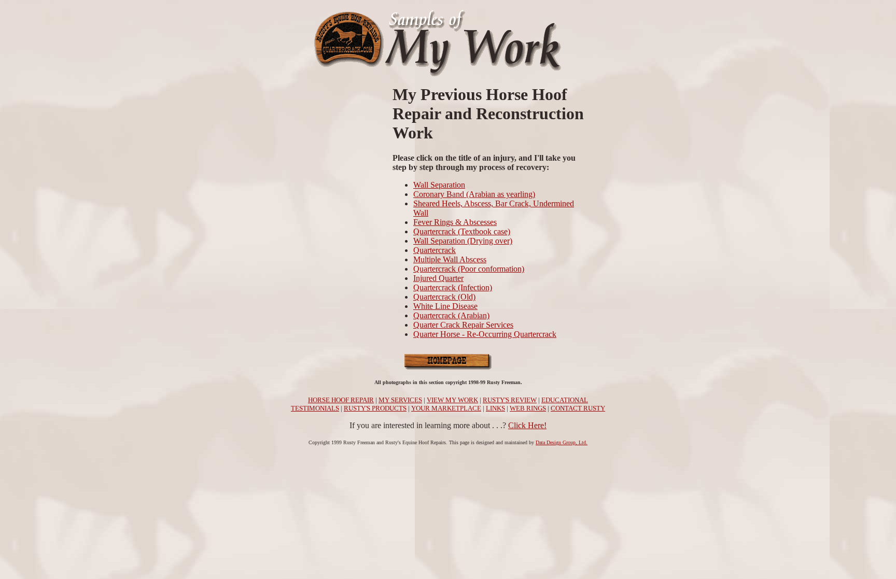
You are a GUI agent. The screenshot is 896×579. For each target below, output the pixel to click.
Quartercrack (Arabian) (451, 315)
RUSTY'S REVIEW (510, 400)
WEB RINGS (528, 408)
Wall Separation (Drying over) (462, 240)
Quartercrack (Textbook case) (461, 231)
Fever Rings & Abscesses (455, 222)
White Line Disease (445, 306)
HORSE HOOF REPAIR (341, 400)
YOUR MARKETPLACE (446, 408)
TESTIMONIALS (315, 408)
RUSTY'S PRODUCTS (375, 408)
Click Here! (527, 425)
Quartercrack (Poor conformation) (468, 268)
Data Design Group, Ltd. (561, 442)
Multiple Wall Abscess (449, 259)
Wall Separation (439, 184)
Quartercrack (434, 250)
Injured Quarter (438, 278)
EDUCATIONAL (564, 400)
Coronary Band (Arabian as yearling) (474, 194)
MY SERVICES (400, 400)
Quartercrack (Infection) (452, 287)
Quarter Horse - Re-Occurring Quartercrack (484, 334)
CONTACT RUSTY (578, 408)
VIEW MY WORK (452, 400)
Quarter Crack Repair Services (463, 324)
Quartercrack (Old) (444, 296)
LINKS (495, 408)
